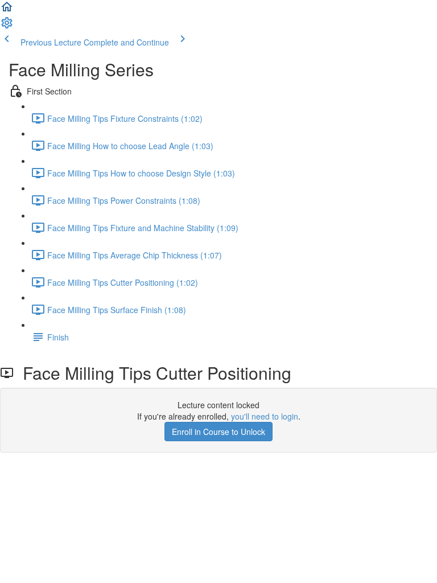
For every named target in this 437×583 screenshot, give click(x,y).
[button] (7, 10)
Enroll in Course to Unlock (218, 431)
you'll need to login (264, 416)
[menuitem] (7, 26)
